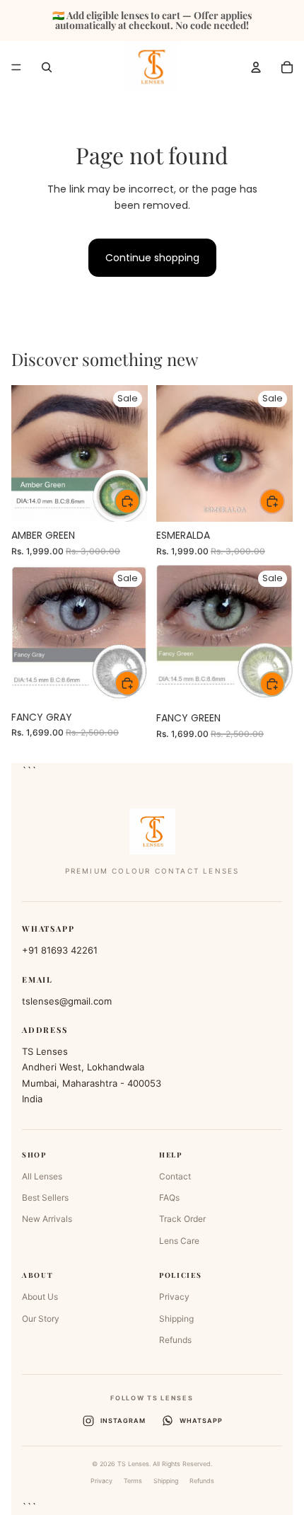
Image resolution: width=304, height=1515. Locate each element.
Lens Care (179, 1240)
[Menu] (16, 67)
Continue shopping (152, 258)
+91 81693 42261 (60, 950)
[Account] (255, 67)
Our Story (40, 1318)
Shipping (176, 1318)
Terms (133, 1481)
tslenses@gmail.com (67, 1001)
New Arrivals (47, 1218)
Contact (175, 1176)
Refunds (175, 1339)
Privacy (174, 1296)
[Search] (46, 67)
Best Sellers (45, 1197)
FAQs (169, 1197)
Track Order (182, 1218)
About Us (40, 1296)
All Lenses (42, 1176)
